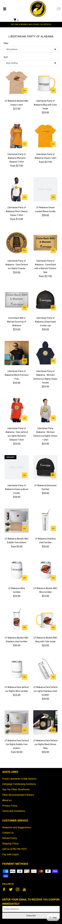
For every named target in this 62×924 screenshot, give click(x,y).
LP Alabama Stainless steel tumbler (45, 540)
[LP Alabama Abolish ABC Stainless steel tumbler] (17, 619)
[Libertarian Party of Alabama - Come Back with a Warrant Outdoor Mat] (45, 243)
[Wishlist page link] (58, 8)
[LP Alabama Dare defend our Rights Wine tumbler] (17, 669)
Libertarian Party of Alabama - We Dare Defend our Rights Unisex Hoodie (45, 377)
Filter (6, 43)
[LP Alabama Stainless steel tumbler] (45, 520)
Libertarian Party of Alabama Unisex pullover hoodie (16, 489)
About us (7, 800)
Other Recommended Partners (18, 794)
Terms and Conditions (13, 811)
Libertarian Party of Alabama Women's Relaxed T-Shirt (17, 158)
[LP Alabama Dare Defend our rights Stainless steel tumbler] (45, 669)
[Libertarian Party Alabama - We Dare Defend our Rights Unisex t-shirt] (45, 410)
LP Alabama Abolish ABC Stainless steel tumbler (17, 640)
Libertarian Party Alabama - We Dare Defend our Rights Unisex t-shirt (45, 434)
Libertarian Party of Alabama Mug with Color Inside (45, 105)
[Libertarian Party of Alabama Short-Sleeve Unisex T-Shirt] (17, 189)
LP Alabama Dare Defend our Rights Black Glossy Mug (45, 744)
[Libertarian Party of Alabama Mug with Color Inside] (45, 83)
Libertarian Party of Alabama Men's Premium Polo (17, 375)
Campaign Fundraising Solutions (19, 784)
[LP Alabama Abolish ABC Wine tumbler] (45, 570)
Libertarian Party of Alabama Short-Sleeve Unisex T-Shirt (17, 211)
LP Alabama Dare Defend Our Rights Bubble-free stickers (17, 744)
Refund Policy (9, 838)
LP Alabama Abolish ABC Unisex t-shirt (17, 103)
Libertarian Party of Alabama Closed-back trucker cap (45, 322)
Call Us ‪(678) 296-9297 (14, 849)
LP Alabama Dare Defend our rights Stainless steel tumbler (45, 691)
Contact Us (8, 832)
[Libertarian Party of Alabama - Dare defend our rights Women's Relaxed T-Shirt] (17, 410)
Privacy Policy (9, 805)
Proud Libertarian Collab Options (19, 778)
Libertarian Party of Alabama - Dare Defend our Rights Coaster (16, 265)
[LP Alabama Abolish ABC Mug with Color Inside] (45, 619)
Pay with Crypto (10, 854)
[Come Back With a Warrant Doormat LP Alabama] (17, 300)
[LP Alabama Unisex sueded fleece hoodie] (45, 189)
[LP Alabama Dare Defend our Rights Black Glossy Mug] (45, 722)
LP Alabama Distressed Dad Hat (45, 487)
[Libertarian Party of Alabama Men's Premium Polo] (17, 353)
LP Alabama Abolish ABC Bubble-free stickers (17, 540)
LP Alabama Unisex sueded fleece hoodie (45, 209)
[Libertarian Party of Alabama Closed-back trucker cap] (45, 300)
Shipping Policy (10, 843)
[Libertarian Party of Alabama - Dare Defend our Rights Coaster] (17, 243)
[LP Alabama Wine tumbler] (17, 570)
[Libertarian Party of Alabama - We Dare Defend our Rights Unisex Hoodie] (45, 353)
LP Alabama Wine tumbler (16, 590)
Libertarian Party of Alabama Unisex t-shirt (45, 156)
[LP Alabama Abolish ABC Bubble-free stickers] (17, 520)
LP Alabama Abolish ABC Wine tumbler (45, 590)
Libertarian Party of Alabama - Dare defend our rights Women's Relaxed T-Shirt (17, 434)
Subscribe (31, 915)
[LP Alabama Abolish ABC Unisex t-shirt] (17, 83)
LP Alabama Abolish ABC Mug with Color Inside (45, 640)
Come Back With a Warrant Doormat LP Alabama (16, 322)
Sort (6, 57)
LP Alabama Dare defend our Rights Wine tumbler (17, 689)
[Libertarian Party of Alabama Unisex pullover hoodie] (17, 467)
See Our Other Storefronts (16, 789)
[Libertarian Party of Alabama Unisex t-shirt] (45, 136)
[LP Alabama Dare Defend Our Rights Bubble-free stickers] (17, 722)
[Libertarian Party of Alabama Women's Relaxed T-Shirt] (17, 136)
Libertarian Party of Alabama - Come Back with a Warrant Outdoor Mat (45, 266)
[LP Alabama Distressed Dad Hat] (45, 467)
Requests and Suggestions (16, 827)
